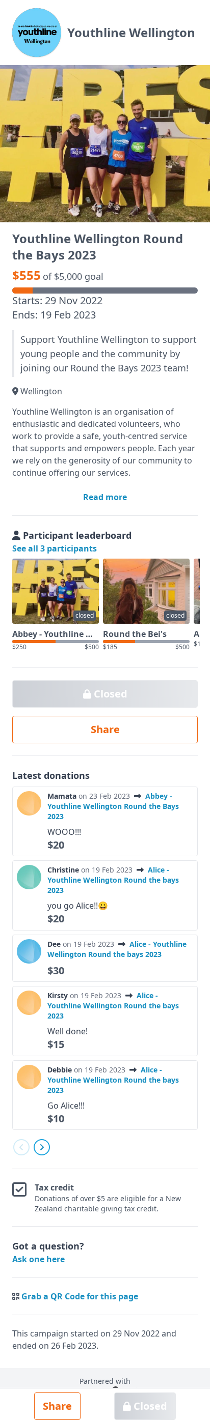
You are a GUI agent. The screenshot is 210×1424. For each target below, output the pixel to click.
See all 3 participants (54, 548)
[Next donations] (42, 1147)
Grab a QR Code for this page (79, 1296)
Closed (149, 1406)
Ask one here (38, 1259)
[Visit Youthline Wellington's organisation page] (36, 32)
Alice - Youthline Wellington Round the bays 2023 (113, 880)
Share (57, 1406)
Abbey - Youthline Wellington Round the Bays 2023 (113, 806)
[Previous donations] (21, 1147)
